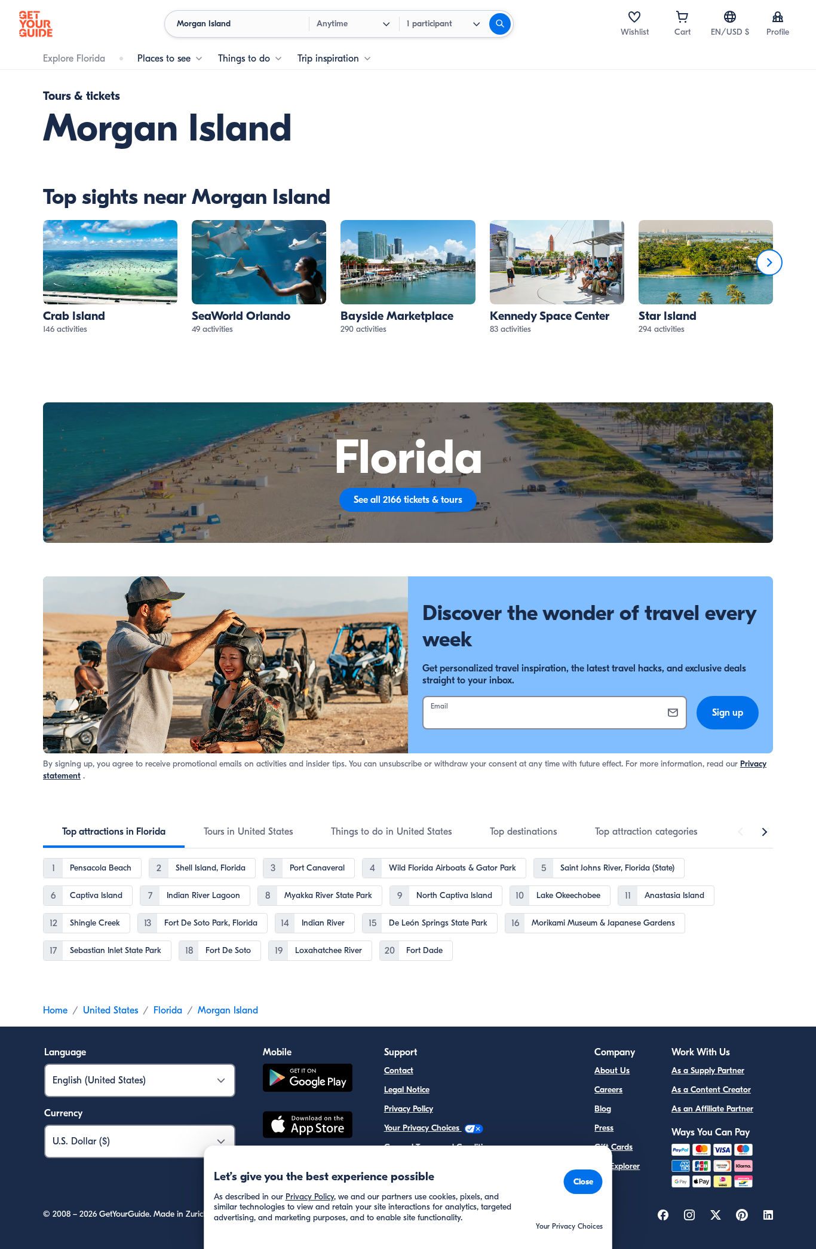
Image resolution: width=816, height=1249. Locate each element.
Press (603, 1128)
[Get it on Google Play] (307, 1079)
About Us (612, 1070)
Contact (398, 1070)
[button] (110, 277)
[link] (110, 277)
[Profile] (777, 16)
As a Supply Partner (707, 1070)
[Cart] (682, 16)
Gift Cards (613, 1147)
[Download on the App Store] (307, 1126)
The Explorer (617, 1166)
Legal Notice (407, 1090)
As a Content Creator (711, 1090)
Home (55, 1010)
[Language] (730, 16)
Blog (602, 1109)
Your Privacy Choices (423, 1128)
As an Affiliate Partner (712, 1109)
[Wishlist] (634, 16)
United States (110, 1010)
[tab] (114, 832)
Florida (168, 1010)
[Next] (769, 262)
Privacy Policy (408, 1109)
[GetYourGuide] (36, 24)
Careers (608, 1090)
